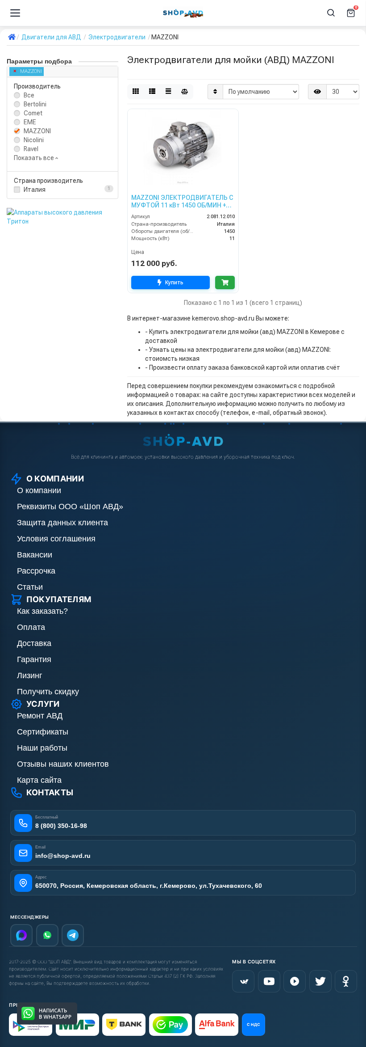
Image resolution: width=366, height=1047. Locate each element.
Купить (174, 282)
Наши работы (42, 747)
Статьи (30, 587)
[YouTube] (269, 981)
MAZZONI (31, 71)
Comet (33, 113)
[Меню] (15, 13)
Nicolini (34, 140)
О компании (39, 490)
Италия (35, 189)
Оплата (31, 627)
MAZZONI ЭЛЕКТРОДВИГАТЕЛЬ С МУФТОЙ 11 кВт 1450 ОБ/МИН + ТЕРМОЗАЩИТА (182, 201)
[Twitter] (320, 981)
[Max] (21, 935)
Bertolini (35, 104)
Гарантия (34, 659)
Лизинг (29, 675)
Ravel (31, 148)
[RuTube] (294, 981)
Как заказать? (42, 611)
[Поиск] (331, 13)
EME (30, 122)
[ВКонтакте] (243, 981)
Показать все (34, 157)
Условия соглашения (56, 538)
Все (29, 95)
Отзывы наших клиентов (63, 764)
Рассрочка (36, 570)
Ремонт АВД (39, 715)
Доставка (34, 643)
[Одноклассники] (346, 981)
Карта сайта (39, 780)
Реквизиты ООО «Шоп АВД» (70, 506)
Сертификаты (42, 731)
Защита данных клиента (62, 522)
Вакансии (34, 554)
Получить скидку (48, 691)
